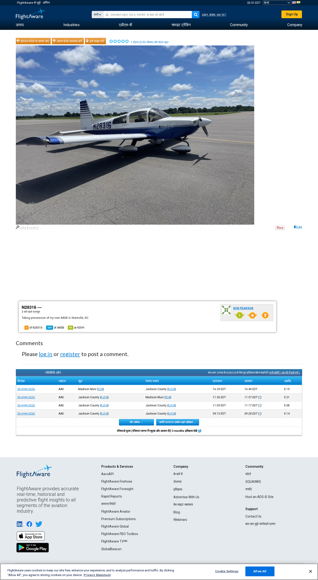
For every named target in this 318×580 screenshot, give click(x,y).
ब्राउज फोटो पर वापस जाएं (35, 41)
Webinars (180, 520)
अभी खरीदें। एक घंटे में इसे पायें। (284, 372)
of (55, 327)
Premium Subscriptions (118, 519)
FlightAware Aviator (115, 511)
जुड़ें (199, 430)
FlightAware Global (115, 526)
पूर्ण (36, 228)
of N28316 (34, 327)
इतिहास (177, 489)
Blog (176, 512)
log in (45, 353)
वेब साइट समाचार (183, 504)
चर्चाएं (248, 489)
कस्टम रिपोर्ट (108, 504)
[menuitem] (20, 25)
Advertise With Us (186, 497)
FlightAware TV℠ (114, 541)
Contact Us (253, 516)
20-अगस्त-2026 (26, 389)
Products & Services (117, 466)
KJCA (171, 389)
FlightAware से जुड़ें (29, 2)
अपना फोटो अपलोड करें (69, 41)
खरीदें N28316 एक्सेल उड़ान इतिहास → (177, 422)
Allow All (259, 571)
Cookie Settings (226, 571)
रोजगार (177, 482)
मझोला (23, 228)
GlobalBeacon (111, 549)
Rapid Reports (111, 496)
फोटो (248, 474)
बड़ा (31, 228)
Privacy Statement (97, 575)
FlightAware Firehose (116, 481)
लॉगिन (46, 2)
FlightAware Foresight (117, 489)
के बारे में (178, 474)
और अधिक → (136, 422)
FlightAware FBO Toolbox (119, 534)
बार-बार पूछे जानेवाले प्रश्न (260, 524)
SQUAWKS (253, 482)
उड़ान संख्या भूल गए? (214, 14)
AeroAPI (107, 474)
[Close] (310, 571)
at (76, 327)
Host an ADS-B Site (259, 497)
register (70, 353)
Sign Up (292, 14)
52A (100, 389)
